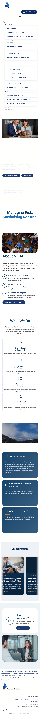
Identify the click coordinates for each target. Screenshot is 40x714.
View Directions (34, 701)
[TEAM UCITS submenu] (5, 66)
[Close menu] (4, 22)
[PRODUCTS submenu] (13, 43)
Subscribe (27, 175)
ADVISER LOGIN (30, 12)
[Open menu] (20, 16)
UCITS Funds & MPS (18, 511)
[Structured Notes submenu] (5, 50)
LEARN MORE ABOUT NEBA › (14, 302)
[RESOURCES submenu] (14, 92)
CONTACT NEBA (23, 628)
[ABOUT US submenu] (13, 25)
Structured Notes (17, 456)
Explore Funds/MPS (11, 175)
